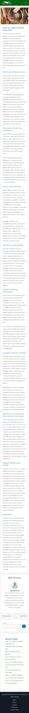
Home (14, 700)
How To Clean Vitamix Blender (14, 678)
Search (5, 623)
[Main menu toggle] (26, 2)
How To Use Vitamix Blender (14, 675)
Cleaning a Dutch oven (10, 356)
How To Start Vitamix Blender (14, 662)
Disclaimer (14, 707)
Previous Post (6, 616)
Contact (14, 705)
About (14, 702)
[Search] (24, 626)
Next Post (24, 616)
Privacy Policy (14, 709)
